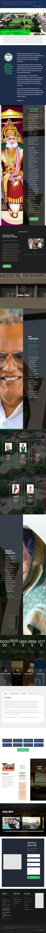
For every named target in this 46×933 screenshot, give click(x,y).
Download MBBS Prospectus (39, 779)
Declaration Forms (15, 1)
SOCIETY (4, 1)
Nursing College (16, 4)
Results (22, 1)
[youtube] (43, 930)
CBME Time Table (37, 1)
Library (15, 905)
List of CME (38, 783)
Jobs (21, 3)
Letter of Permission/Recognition (8, 3)
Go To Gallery (5, 814)
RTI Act (17, 3)
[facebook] (36, 930)
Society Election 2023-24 (7, 4)
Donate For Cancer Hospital (26, 4)
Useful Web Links (39, 792)
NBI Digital (11, 928)
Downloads (9, 1)
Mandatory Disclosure (28, 1)
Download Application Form (38, 774)
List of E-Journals (37, 788)
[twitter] (37, 6)
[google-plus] (35, 6)
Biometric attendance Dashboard (29, 3)
